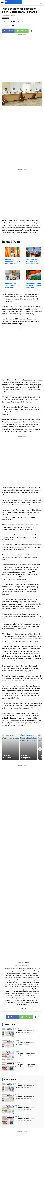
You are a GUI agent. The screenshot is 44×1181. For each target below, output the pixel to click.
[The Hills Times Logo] (13, 2)
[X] (25, 1007)
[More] (31, 31)
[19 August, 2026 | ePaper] (8, 1044)
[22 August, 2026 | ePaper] (8, 1032)
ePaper (17, 1028)
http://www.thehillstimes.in (22, 965)
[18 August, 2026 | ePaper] (8, 1055)
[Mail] (22, 1007)
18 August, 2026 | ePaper (25, 1054)
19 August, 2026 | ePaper (25, 1042)
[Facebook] (19, 1007)
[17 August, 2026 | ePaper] (8, 1066)
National (6, 18)
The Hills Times (9, 25)
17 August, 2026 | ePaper (25, 1065)
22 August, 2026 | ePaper (25, 1030)
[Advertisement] (22, 58)
